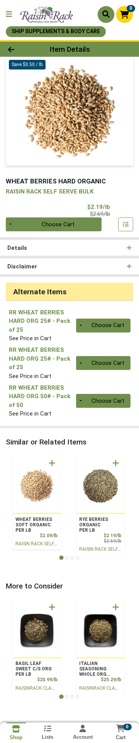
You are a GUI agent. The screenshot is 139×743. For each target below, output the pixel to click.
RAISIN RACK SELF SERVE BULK (48, 543)
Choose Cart (58, 224)
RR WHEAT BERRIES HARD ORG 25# (39, 321)
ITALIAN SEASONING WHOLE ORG (93, 669)
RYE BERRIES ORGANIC (93, 525)
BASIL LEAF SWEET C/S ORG (33, 669)
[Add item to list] (126, 224)
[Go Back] (22, 49)
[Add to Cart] (52, 463)
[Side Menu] (9, 14)
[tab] (61, 558)
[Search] (106, 14)
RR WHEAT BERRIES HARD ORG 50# (39, 396)
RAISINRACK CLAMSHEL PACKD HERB (55, 688)
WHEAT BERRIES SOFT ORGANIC (33, 525)
